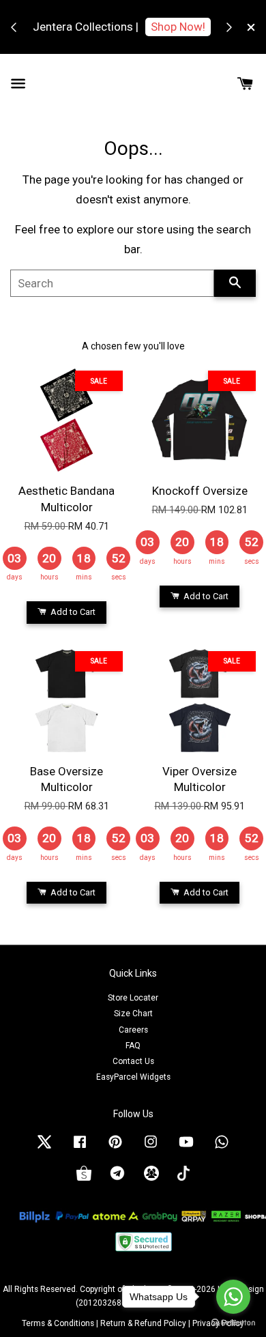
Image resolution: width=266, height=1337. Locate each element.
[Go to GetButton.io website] (233, 1323)
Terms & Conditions (58, 1323)
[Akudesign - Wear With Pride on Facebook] (79, 1148)
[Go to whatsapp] (233, 1297)
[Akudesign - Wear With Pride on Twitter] (44, 1148)
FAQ (133, 1045)
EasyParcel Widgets (133, 1077)
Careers (133, 1030)
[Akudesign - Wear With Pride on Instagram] (150, 1148)
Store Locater (133, 998)
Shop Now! (178, 26)
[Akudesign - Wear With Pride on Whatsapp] (221, 1148)
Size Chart (133, 1013)
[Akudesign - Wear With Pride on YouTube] (186, 1148)
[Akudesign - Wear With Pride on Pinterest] (115, 1148)
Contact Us (133, 1061)
